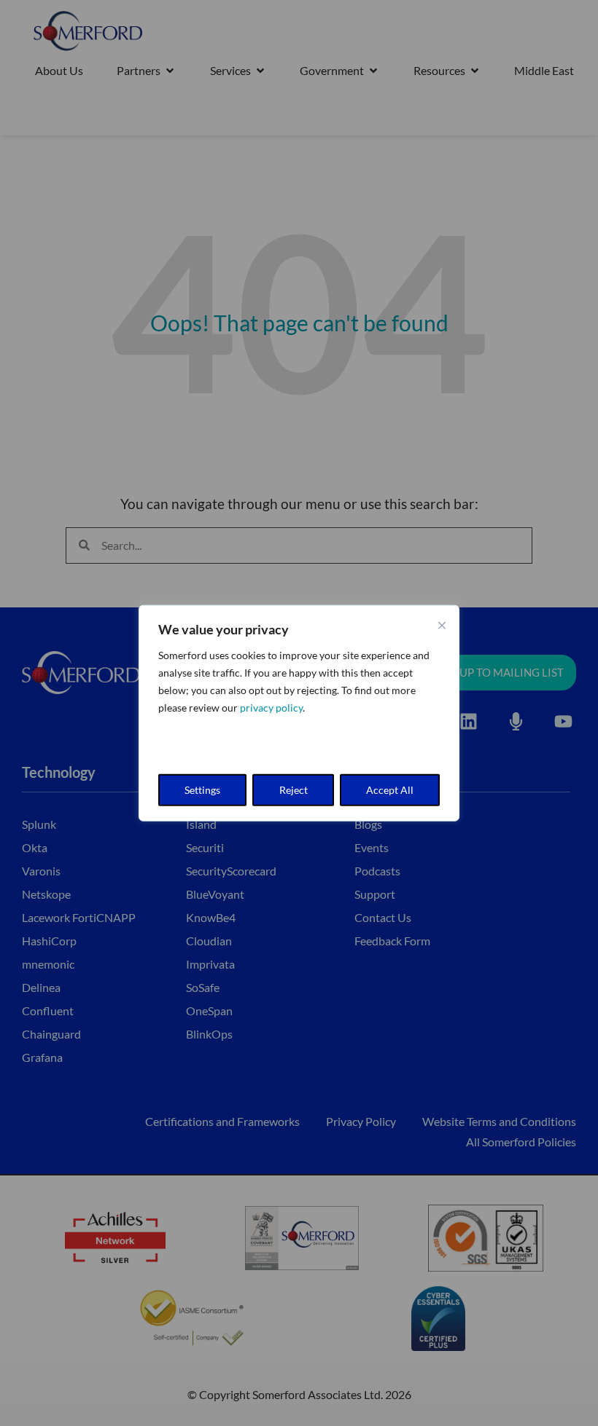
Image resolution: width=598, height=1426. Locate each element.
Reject (293, 789)
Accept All (389, 789)
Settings (202, 789)
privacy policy (271, 707)
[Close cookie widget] (442, 626)
